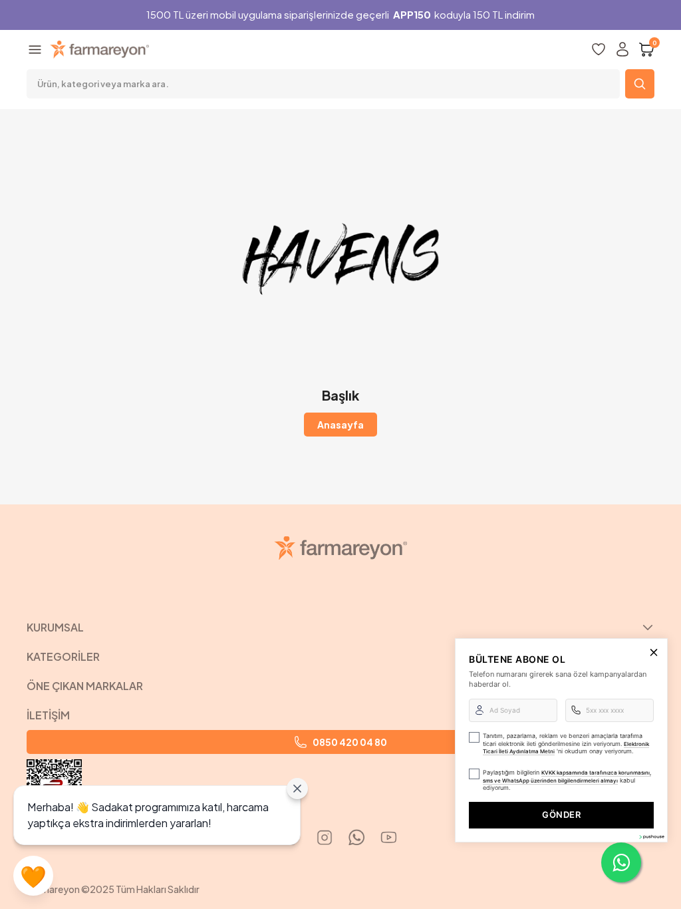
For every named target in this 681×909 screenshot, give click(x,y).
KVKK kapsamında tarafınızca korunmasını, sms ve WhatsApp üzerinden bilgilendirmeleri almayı (567, 776)
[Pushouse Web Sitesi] (651, 836)
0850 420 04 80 (350, 742)
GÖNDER (561, 814)
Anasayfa (340, 425)
